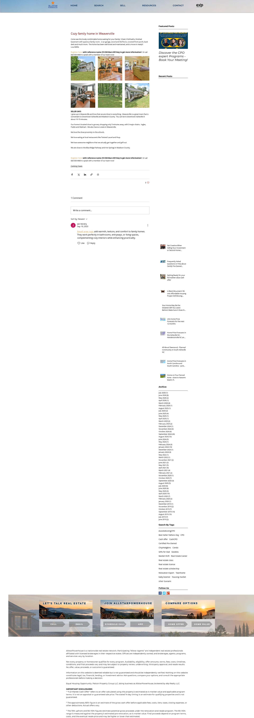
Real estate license (167, 564)
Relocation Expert (166, 573)
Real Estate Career (179, 556)
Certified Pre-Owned (168, 543)
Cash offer (163, 539)
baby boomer (164, 577)
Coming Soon (76, 166)
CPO (182, 535)
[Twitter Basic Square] (164, 593)
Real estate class (166, 560)
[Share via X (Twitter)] (78, 174)
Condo (175, 547)
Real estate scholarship (169, 568)
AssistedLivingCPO (167, 531)
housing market (179, 577)
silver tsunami (165, 581)
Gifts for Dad (164, 552)
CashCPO (173, 539)
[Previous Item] (163, 41)
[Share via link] (91, 174)
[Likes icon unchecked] (79, 243)
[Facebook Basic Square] (160, 593)
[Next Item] (183, 41)
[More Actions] (147, 225)
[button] (149, 5)
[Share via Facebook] (72, 174)
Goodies (175, 552)
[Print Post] (98, 174)
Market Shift (164, 556)
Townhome (180, 573)
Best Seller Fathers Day (169, 535)
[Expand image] (83, 68)
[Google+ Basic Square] (168, 593)
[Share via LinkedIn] (85, 174)
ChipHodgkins (165, 547)
